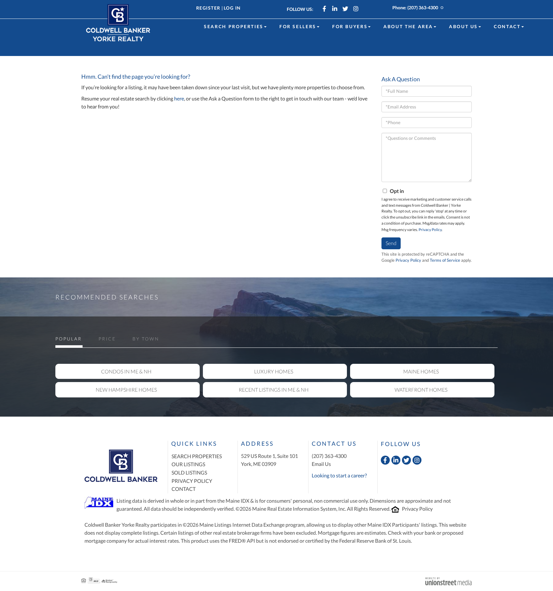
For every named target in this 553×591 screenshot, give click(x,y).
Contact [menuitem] (507, 26)
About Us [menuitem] (463, 26)
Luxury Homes (273, 371)
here (179, 98)
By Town (145, 338)
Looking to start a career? (339, 475)
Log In (232, 8)
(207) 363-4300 (422, 7)
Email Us (321, 464)
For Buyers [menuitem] (349, 26)
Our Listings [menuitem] (188, 464)
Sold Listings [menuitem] (189, 472)
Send (391, 243)
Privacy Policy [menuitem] (192, 481)
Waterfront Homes (421, 390)
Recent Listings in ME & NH (274, 390)
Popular (68, 338)
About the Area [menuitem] (408, 26)
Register (208, 8)
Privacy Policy (430, 229)
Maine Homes (421, 371)
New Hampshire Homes (126, 390)
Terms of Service (445, 260)
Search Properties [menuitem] (233, 26)
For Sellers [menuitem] (297, 26)
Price (107, 338)
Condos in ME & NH (126, 371)
